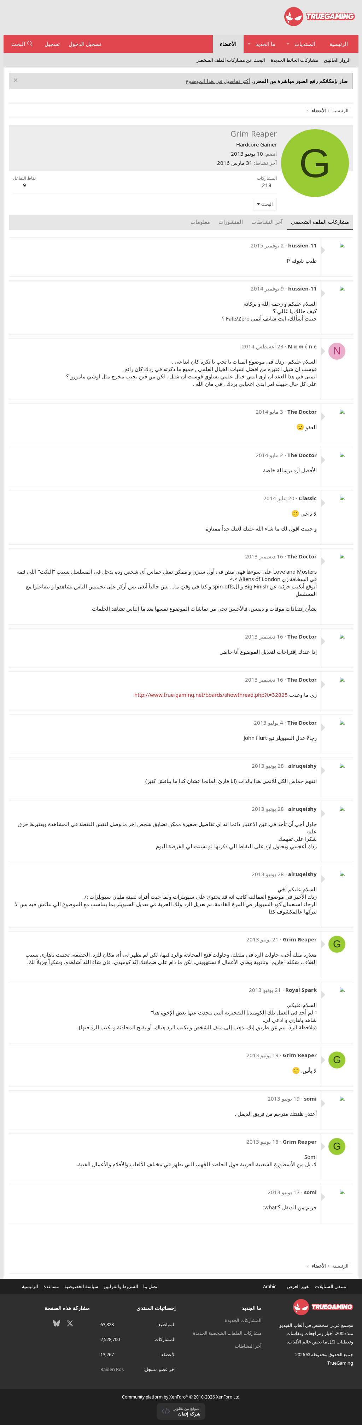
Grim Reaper (300, 939)
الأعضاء (228, 43)
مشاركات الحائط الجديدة (294, 60)
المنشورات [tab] (230, 221)
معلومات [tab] (200, 221)
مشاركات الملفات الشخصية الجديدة (227, 1333)
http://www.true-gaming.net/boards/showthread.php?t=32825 (211, 694)
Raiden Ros (112, 1369)
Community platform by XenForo (181, 1397)
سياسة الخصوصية (81, 1286)
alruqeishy (302, 765)
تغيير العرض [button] (298, 1286)
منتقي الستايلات (331, 1286)
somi (310, 1098)
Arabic (270, 1286)
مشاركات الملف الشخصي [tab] (320, 221)
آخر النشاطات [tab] (266, 221)
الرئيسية (338, 43)
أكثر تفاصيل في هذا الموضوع (218, 80)
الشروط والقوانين (121, 1286)
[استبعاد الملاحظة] (16, 81)
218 (267, 184)
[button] (287, 44)
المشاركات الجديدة (243, 1320)
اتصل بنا (151, 1286)
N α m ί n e (302, 346)
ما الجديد (265, 43)
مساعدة (51, 1286)
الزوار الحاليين (337, 60)
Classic (308, 498)
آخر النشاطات (248, 1346)
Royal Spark (301, 989)
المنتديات (304, 43)
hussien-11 (302, 245)
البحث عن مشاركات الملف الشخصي (230, 60)
